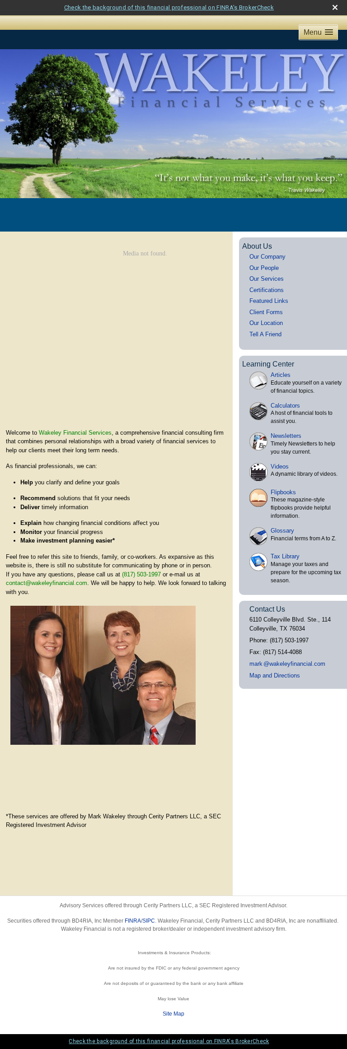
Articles (281, 374)
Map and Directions (274, 675)
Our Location (266, 323)
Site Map (173, 1014)
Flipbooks (283, 492)
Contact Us (267, 609)
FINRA (133, 921)
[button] (318, 32)
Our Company (267, 256)
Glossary (282, 530)
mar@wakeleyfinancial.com (287, 663)
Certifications (266, 290)
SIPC (148, 921)
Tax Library (285, 556)
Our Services (266, 278)
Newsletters (286, 435)
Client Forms (266, 312)
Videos (280, 466)
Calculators (285, 405)
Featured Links (268, 300)
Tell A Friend (265, 334)
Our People (264, 268)
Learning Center (268, 364)
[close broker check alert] (335, 7)
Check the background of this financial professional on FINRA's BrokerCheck (169, 7)
